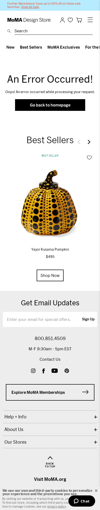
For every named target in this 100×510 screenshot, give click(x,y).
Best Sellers (31, 47)
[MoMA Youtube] (54, 371)
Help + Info (15, 416)
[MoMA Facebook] (43, 371)
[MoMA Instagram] (33, 371)
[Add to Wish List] (89, 157)
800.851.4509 (50, 338)
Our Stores (15, 442)
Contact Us (50, 359)
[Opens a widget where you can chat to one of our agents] (81, 501)
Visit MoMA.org (50, 479)
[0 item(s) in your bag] (79, 20)
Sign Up (88, 319)
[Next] (88, 142)
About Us (13, 429)
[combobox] (54, 32)
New (10, 47)
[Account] (62, 20)
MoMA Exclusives (63, 47)
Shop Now (50, 275)
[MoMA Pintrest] (66, 371)
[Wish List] (70, 20)
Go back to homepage (50, 105)
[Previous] (80, 142)
